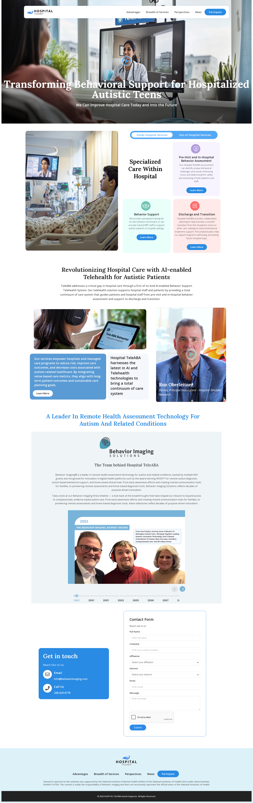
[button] (126, 61)
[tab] (152, 135)
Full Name (135, 631)
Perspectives (182, 12)
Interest (134, 668)
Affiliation (135, 656)
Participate (215, 12)
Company (134, 643)
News (198, 12)
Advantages (133, 12)
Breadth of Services (157, 12)
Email (132, 680)
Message (134, 692)
